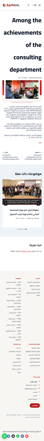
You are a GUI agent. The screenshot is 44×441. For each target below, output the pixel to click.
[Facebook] (22, 436)
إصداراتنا (18, 355)
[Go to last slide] (38, 203)
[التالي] (5, 203)
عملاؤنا (19, 358)
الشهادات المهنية (35, 285)
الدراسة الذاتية (36, 289)
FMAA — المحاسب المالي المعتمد (13, 326)
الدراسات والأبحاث (35, 365)
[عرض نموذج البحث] (28, 5)
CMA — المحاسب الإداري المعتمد (13, 283)
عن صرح (18, 348)
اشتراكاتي (35, 405)
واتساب (35, 392)
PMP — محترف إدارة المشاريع (15, 338)
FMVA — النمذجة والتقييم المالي (13, 332)
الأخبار (19, 372)
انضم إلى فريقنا (16, 369)
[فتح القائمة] (39, 5)
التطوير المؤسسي (35, 358)
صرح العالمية (33, 77)
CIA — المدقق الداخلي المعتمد (14, 295)
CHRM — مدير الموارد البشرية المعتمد (14, 320)
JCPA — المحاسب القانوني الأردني (13, 289)
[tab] (26, 229)
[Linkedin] (8, 436)
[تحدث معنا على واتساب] (4, 436)
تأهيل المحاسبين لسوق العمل (33, 294)
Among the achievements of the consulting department (33, 155)
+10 (40, 142)
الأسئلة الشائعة (32, 399)
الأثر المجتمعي (16, 362)
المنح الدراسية (17, 365)
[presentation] (22, 192)
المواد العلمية (36, 348)
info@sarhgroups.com (30, 388)
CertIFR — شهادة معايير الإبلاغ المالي (14, 301)
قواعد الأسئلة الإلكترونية (33, 351)
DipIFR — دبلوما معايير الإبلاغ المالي (14, 308)
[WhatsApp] (18, 436)
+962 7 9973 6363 (31, 385)
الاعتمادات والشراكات (15, 351)
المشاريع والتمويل (34, 362)
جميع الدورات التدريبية (34, 282)
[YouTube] (27, 436)
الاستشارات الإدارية (34, 355)
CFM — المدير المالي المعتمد (15, 314)
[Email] (13, 436)
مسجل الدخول (26, 251)
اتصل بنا (35, 395)
